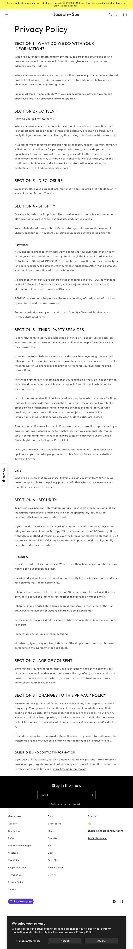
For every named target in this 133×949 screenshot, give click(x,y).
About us (13, 823)
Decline (101, 940)
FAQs (11, 838)
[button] (6, 14)
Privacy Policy (15, 882)
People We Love (17, 867)
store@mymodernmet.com (69, 768)
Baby (50, 852)
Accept (65, 940)
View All (52, 874)
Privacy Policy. (85, 932)
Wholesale (14, 852)
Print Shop (53, 860)
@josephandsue (97, 838)
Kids (50, 845)
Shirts (51, 830)
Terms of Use (15, 874)
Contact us (14, 830)
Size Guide (14, 860)
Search (12, 889)
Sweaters (53, 838)
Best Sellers (54, 823)
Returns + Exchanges (19, 845)
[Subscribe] (92, 795)
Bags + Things (55, 867)
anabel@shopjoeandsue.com (105, 830)
